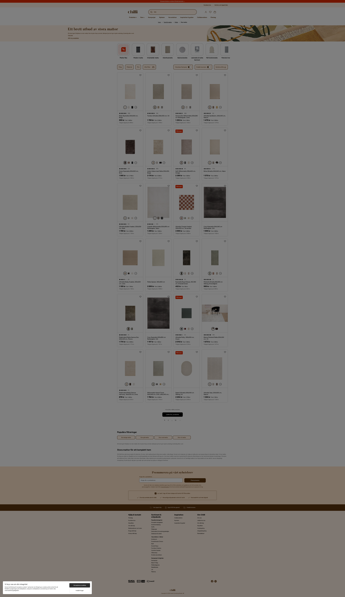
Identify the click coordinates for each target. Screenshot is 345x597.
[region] (47, 587)
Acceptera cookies (79, 585)
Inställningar (80, 590)
